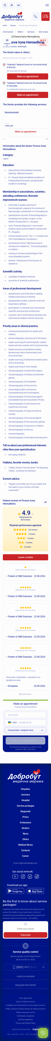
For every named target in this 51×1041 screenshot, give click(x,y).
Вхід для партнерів (25, 985)
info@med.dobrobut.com (28, 863)
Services (25, 794)
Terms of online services (25, 1002)
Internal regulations (25, 1019)
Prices (25, 817)
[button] (12, 723)
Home (5, 25)
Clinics (25, 839)
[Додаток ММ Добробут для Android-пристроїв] (15, 891)
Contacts (25, 850)
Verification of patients (25, 1016)
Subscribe (25, 935)
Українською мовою (21, 1029)
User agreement (25, 998)
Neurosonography (12, 112)
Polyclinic (25, 789)
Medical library (25, 844)
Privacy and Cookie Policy (25, 1023)
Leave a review (25, 557)
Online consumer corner (25, 1012)
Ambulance (25, 822)
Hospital (25, 800)
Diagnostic (25, 811)
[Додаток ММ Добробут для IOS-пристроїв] (35, 891)
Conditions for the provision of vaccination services (25, 1005)
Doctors (13, 25)
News (25, 833)
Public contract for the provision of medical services (25, 1009)
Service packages (25, 805)
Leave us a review (25, 976)
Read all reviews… (25, 694)
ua (18, 5)
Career (25, 856)
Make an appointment (27, 76)
